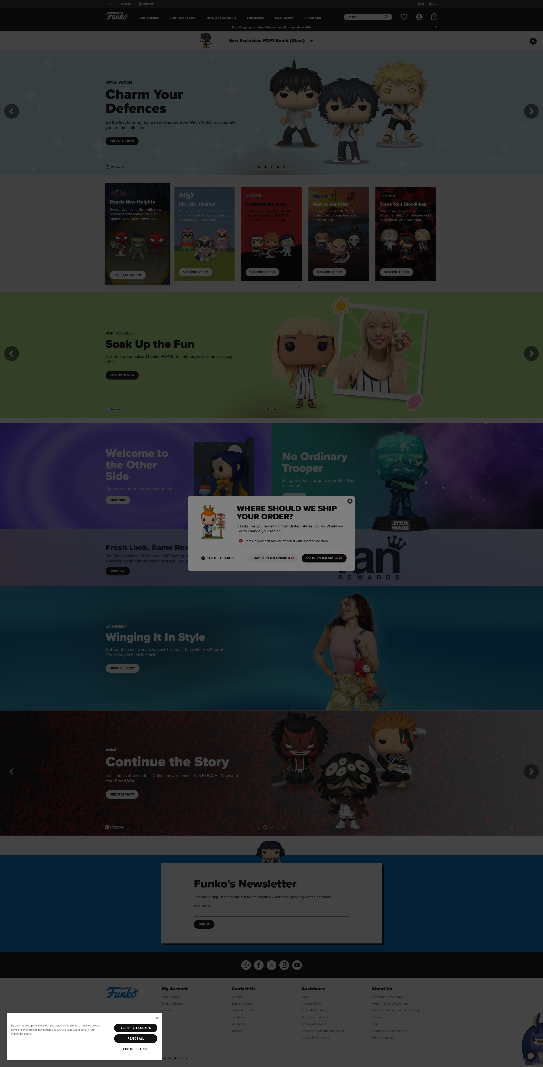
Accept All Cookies (136, 1028)
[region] (84, 1036)
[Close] (157, 1018)
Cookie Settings (135, 1049)
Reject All (136, 1038)
